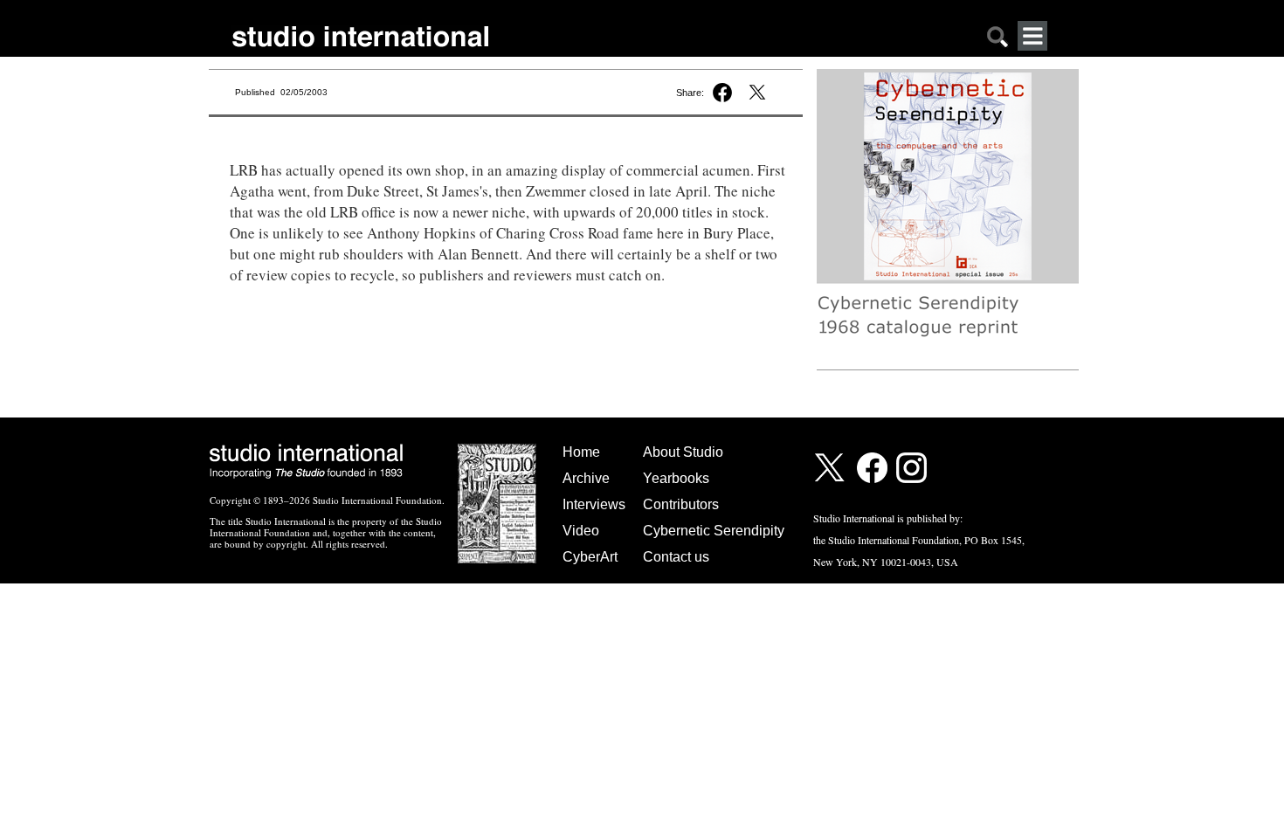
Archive (586, 478)
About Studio (683, 452)
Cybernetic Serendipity (713, 530)
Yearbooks (676, 478)
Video (581, 530)
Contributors (681, 504)
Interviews (594, 504)
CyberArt (590, 556)
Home (581, 452)
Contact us (676, 556)
